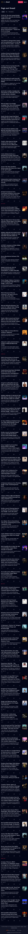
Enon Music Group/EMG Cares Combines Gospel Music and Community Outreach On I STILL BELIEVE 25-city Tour (10, 677)
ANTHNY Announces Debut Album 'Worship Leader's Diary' (10, 245)
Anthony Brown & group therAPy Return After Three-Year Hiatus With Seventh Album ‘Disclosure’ (10, 55)
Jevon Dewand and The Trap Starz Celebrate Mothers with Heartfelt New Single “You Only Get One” (11, 727)
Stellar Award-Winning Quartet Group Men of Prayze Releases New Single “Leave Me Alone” (10, 510)
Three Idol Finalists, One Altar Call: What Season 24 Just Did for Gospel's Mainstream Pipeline (10, 652)
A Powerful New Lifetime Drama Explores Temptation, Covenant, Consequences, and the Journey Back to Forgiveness (10, 802)
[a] (25, 716)
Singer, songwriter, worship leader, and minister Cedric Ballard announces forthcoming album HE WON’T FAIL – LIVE (10, 539)
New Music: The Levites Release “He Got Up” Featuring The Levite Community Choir (10, 522)
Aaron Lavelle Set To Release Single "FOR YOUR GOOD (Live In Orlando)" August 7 (10, 212)
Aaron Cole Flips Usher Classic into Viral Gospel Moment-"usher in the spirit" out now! (10, 835)
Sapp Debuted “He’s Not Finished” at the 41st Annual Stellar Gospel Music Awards (10, 109)
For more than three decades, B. (8, 425)
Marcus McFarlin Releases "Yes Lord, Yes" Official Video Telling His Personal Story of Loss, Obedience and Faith (10, 307)
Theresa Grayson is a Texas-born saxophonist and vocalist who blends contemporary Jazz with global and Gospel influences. (10, 605)
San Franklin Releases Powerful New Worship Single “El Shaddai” (10, 823)
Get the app (19, 930)
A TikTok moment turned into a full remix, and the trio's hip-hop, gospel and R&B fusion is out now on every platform (10, 172)
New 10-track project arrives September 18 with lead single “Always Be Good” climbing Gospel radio (10, 58)
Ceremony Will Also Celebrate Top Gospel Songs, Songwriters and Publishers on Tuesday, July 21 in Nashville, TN (10, 401)
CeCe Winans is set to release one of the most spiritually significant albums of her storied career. (10, 463)
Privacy (22, 926)
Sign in (25, 2)
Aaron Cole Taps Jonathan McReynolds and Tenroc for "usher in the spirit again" (11, 168)
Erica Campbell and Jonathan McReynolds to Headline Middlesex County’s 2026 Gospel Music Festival (10, 446)
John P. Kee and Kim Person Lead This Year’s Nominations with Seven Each (11, 552)
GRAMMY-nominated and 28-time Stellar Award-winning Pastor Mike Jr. (10, 334)
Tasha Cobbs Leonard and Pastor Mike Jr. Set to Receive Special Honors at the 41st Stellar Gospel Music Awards (10, 319)
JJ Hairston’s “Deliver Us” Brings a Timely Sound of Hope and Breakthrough (11, 627)
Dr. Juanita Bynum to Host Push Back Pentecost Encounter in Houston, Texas (10, 639)
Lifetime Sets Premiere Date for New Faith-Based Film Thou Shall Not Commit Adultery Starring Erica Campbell (10, 799)
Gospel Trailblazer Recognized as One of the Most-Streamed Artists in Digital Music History (11, 916)
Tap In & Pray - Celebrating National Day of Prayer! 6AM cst (10, 776)
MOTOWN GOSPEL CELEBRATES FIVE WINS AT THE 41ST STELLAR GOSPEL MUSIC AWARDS (10, 92)
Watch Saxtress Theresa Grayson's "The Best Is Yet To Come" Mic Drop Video (9, 294)
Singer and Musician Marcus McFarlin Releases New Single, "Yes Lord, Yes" (9, 703)
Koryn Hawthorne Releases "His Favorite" (10, 257)
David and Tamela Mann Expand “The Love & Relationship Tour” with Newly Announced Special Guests (10, 876)
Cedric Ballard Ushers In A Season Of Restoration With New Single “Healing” (10, 535)
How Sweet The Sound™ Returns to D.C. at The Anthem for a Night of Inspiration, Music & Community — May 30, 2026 (10, 867)
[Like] (2, 62)
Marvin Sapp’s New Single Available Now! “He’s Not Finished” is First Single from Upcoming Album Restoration (11, 105)
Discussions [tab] (11, 11)
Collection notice (14, 927)
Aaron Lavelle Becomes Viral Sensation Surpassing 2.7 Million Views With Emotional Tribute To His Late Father (10, 208)
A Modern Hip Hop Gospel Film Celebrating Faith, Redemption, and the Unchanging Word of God (11, 363)
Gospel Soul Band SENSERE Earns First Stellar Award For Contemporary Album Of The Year (10, 121)
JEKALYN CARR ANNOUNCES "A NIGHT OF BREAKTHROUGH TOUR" (10, 343)
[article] (14, 20)
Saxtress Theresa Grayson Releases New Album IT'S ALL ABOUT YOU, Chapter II (9, 601)
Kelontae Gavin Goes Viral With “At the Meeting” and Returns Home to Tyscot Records (10, 614)
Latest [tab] (3, 11)
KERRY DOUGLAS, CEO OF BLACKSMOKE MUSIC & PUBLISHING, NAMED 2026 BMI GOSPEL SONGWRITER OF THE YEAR (10, 269)
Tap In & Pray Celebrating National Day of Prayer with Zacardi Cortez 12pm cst (9, 715)
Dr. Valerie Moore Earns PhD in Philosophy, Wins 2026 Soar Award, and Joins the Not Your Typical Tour (11, 811)
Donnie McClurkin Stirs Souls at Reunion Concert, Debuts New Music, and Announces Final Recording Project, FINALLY (10, 560)
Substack (8, 932)
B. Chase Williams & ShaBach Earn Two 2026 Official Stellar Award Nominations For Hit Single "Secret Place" (10, 422)
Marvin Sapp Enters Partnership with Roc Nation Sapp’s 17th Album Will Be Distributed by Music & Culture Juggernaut (11, 221)
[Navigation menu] (3, 2)
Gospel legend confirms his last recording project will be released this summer (10, 564)
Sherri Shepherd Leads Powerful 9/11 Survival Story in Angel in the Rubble (11, 80)
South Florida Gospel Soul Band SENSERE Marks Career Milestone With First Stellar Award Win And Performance (10, 118)
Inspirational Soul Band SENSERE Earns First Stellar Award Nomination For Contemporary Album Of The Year (10, 371)
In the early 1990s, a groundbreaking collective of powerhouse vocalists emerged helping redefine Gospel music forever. (11, 592)
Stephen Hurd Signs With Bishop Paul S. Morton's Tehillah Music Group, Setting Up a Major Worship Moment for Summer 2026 (11, 765)
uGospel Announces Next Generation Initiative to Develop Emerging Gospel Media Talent (10, 193)
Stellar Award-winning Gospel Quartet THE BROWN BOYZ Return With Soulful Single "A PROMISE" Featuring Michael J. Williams (10, 434)
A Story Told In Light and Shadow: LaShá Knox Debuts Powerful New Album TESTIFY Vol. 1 (10, 497)
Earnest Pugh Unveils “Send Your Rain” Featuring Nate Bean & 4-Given (10, 889)
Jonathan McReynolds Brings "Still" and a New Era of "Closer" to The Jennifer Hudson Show (10, 739)
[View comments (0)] (8, 25)
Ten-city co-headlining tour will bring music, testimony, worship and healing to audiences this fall (11, 71)
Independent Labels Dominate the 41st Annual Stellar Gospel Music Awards (10, 180)
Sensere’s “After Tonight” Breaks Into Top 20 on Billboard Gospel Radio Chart (10, 901)
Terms (25, 926)
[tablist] (7, 11)
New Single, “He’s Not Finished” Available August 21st (10, 225)
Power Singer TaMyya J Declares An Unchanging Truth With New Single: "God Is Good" (10, 281)
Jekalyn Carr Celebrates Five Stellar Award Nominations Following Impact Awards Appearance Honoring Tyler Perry (11, 472)
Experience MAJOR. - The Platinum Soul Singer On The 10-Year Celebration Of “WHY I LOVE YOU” (10, 665)
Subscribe (20, 2)
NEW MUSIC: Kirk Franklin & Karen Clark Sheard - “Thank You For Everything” (10, 29)
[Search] (25, 11)
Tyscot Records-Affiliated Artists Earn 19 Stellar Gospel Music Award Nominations (10, 573)
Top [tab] (6, 11)
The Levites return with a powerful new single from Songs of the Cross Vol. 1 (10, 526)
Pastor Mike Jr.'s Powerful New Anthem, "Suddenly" (9, 331)
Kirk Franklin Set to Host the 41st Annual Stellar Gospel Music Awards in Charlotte (10, 548)
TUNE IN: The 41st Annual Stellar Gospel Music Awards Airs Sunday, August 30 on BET (11, 17)
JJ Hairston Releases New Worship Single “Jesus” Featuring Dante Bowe (11, 484)
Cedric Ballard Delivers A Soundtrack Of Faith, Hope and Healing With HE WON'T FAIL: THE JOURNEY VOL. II (11, 155)
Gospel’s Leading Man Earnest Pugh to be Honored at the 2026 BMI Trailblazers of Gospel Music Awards (10, 384)
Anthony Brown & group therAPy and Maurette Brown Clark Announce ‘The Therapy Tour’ (10, 67)
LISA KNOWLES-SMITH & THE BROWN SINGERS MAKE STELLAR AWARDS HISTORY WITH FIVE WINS (10, 130)
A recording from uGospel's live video (9, 719)
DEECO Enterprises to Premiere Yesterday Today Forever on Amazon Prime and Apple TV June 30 (10, 359)
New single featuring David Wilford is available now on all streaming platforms (10, 630)
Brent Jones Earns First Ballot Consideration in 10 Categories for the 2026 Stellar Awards (10, 848)
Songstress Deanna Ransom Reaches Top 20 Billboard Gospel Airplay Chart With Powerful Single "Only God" (10, 690)
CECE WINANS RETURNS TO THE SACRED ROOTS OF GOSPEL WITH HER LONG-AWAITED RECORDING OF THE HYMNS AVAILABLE (11, 459)
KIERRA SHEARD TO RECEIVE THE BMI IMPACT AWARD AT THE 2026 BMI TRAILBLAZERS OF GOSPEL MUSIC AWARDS (11, 397)
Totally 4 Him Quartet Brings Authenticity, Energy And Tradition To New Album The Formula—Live (9, 143)
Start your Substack (11, 930)
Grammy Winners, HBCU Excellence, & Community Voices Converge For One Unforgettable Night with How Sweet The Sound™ (10, 863)
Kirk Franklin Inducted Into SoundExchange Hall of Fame (9, 913)
